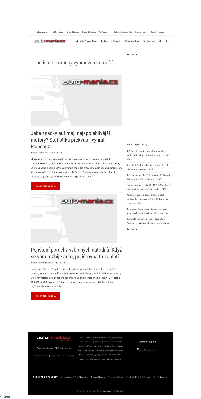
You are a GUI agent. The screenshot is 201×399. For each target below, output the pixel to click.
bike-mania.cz (66, 377)
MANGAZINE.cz (132, 377)
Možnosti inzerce (63, 348)
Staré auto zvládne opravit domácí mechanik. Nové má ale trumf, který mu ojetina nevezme (147, 211)
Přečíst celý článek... (45, 184)
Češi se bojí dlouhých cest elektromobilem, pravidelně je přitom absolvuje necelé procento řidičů (147, 155)
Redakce (41, 348)
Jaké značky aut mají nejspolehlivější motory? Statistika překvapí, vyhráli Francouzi (70, 140)
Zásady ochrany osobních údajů (62, 356)
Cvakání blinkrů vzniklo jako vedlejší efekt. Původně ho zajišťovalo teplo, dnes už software (147, 221)
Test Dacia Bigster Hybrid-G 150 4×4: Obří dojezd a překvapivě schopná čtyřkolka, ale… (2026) (148, 187)
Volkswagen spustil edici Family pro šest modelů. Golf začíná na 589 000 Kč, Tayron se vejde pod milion (147, 199)
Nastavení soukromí (41, 356)
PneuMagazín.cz (82, 377)
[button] (110, 41)
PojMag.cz (146, 377)
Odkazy (49, 348)
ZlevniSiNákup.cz (160, 377)
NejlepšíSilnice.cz (98, 377)
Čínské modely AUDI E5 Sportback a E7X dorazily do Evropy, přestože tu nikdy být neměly (148, 177)
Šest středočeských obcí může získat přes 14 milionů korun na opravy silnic (147, 167)
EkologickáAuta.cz (116, 377)
